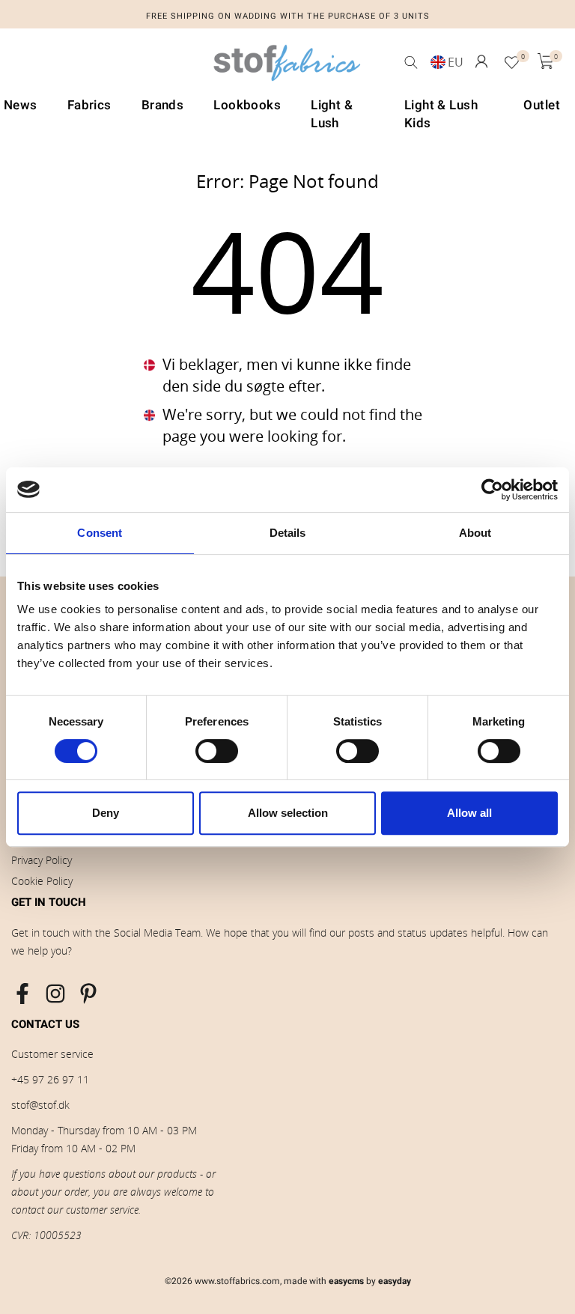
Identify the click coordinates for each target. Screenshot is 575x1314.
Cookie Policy (42, 881)
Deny (105, 812)
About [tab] (475, 532)
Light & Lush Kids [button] (441, 114)
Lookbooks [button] (247, 105)
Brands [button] (163, 105)
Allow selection (288, 812)
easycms (346, 1281)
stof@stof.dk (40, 1105)
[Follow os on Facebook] (22, 994)
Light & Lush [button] (332, 114)
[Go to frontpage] (287, 66)
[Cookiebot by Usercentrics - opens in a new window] (492, 489)
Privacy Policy (41, 860)
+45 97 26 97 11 (50, 1079)
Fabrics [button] (89, 105)
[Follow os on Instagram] (55, 994)
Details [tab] (288, 532)
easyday (394, 1281)
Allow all (469, 812)
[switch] (216, 751)
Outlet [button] (541, 105)
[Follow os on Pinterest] (88, 994)
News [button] (20, 105)
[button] (481, 61)
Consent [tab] (99, 532)
